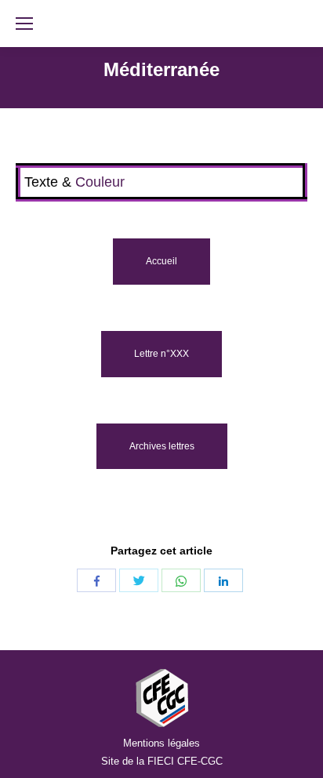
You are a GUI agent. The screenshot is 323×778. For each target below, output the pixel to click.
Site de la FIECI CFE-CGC (162, 761)
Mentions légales (161, 743)
